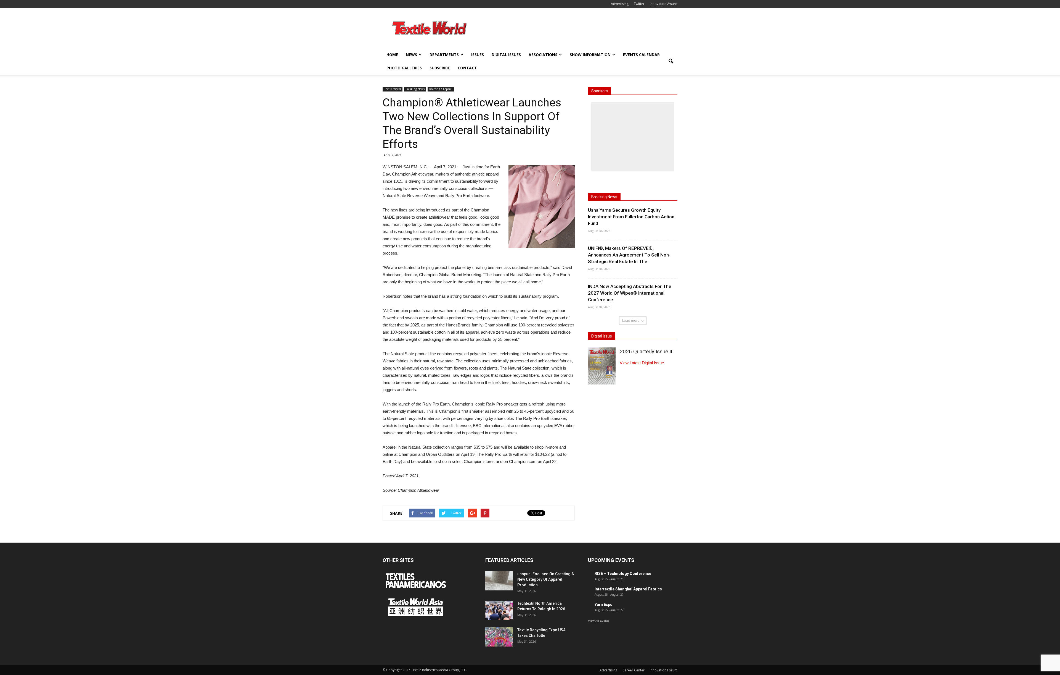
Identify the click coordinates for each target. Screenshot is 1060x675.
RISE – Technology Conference (623, 573)
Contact (467, 67)
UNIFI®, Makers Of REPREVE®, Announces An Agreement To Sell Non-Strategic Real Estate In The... (629, 254)
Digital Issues (506, 54)
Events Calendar (641, 54)
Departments (444, 54)
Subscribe (440, 67)
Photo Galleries (404, 67)
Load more (631, 320)
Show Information (590, 54)
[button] (670, 61)
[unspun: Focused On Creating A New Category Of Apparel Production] (499, 580)
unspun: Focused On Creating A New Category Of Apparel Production (545, 579)
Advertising (620, 3)
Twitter (639, 3)
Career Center (633, 670)
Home (392, 54)
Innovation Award (663, 3)
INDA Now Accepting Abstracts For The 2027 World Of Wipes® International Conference (629, 293)
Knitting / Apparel (440, 89)
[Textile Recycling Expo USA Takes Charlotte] (499, 637)
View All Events (598, 620)
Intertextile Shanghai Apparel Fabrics (628, 589)
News (411, 54)
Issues (477, 54)
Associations (543, 54)
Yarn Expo (604, 604)
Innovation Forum (663, 670)
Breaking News (415, 89)
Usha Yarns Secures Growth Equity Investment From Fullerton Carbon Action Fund (631, 216)
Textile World (392, 89)
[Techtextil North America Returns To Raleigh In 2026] (499, 610)
